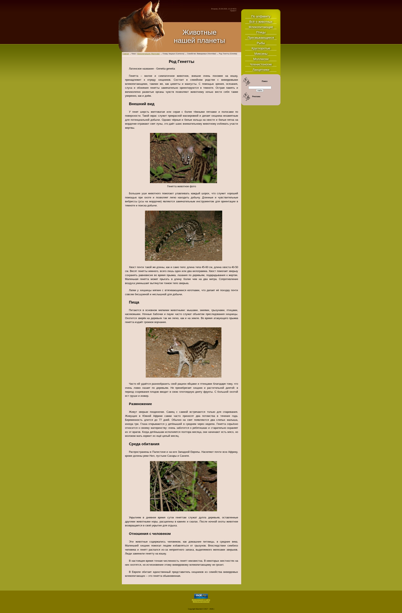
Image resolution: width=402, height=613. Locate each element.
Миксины (260, 53)
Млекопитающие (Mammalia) (148, 54)
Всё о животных (260, 21)
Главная (125, 54)
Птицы (261, 32)
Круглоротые (261, 48)
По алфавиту (260, 16)
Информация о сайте (201, 600)
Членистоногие (261, 64)
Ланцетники (261, 69)
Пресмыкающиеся (261, 37)
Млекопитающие (261, 27)
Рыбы (261, 43)
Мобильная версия (201, 602)
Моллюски (261, 59)
